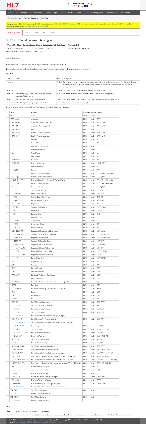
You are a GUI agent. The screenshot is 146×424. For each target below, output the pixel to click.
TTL (44, 33)
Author (25, 411)
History (53, 33)
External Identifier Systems (71, 12)
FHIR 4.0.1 (82, 420)
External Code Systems (94, 12)
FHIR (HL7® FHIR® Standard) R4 (65, 24)
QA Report (30, 422)
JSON (36, 33)
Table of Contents (19, 422)
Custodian (34, 411)
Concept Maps (51, 12)
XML (27, 33)
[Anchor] (54, 39)
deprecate (19, 415)
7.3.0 (118, 24)
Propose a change (57, 422)
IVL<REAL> (15, 400)
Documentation (112, 12)
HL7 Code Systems (23, 12)
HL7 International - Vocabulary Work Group (33, 420)
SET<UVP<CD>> (19, 316)
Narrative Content (14, 33)
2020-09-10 (11, 415)
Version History (40, 422)
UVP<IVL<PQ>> (18, 387)
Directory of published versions (35, 26)
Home (10, 12)
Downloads (125, 12)
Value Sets (38, 12)
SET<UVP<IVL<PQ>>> (21, 322)
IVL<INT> (15, 394)
